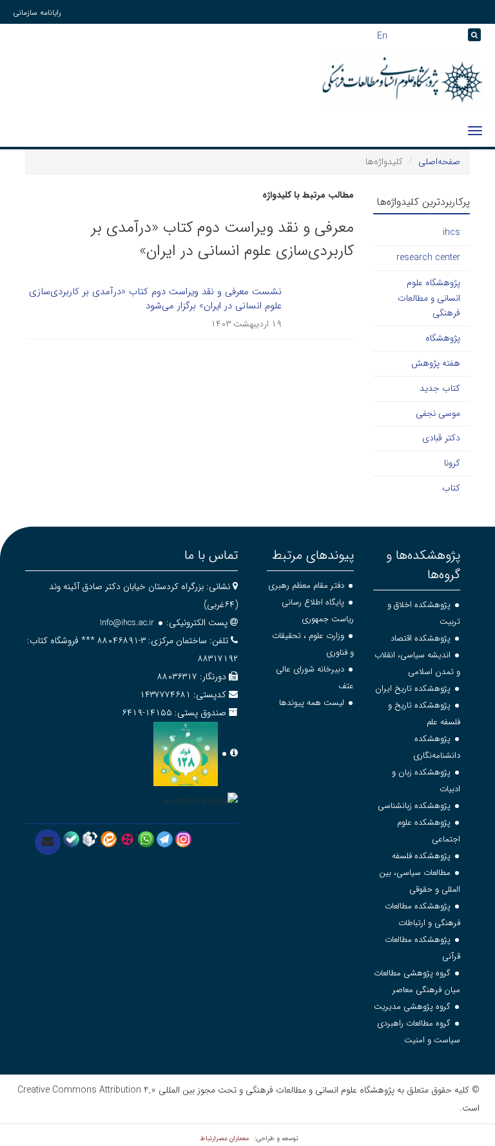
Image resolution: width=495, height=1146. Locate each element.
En (382, 35)
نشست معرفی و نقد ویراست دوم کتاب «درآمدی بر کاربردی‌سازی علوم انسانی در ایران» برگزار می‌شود (155, 299)
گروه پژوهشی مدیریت (412, 1006)
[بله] (71, 839)
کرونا (452, 463)
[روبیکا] (90, 839)
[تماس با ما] (48, 842)
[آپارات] (127, 839)
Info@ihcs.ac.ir (127, 623)
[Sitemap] (457, 35)
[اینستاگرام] (183, 839)
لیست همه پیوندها (311, 702)
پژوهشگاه (442, 338)
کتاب (451, 488)
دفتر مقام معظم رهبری (306, 585)
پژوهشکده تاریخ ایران (413, 688)
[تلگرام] (165, 839)
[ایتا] (109, 839)
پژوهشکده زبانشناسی (414, 806)
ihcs (451, 232)
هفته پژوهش (435, 363)
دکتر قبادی (441, 438)
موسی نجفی (438, 413)
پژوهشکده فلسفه (421, 856)
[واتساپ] (146, 839)
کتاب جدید (440, 388)
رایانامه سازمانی (37, 12)
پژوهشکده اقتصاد (421, 638)
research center (428, 257)
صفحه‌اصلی (439, 162)
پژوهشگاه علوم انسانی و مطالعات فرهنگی (429, 298)
